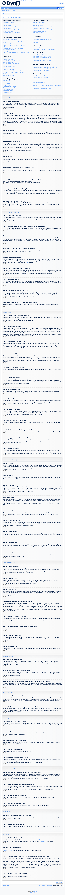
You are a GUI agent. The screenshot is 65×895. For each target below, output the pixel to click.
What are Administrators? (39, 22)
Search (3, 10)
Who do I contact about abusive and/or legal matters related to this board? (47, 86)
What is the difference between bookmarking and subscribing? (47, 66)
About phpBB (42, 841)
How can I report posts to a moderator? (12, 70)
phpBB (26, 262)
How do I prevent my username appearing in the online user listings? (16, 41)
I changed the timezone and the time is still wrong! (14, 45)
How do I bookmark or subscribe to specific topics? (45, 67)
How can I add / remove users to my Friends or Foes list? (46, 49)
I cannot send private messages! (40, 38)
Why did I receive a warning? (9, 69)
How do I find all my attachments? (41, 77)
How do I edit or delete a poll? (9, 65)
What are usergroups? (38, 25)
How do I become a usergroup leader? (41, 28)
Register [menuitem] (63, 8)
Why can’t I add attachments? (9, 68)
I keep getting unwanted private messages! (43, 39)
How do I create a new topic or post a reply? (13, 58)
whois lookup (39, 860)
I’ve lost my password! (8, 31)
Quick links (2, 8)
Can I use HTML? (7, 82)
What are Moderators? (38, 24)
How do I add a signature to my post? (11, 60)
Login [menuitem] (61, 8)
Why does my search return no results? (42, 56)
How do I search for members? (40, 59)
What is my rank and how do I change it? (12, 51)
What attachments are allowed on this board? (43, 75)
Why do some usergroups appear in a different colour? (45, 29)
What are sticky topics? (8, 89)
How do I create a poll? (8, 62)
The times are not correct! (9, 43)
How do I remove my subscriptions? (41, 70)
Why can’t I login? (7, 28)
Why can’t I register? (7, 25)
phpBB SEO (35, 891)
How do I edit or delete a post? (10, 59)
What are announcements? (9, 87)
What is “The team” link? (38, 32)
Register (13, 10)
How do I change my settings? (10, 39)
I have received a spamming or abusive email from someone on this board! (47, 41)
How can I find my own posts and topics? (42, 60)
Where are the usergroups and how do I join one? (44, 26)
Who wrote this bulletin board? (40, 82)
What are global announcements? (10, 86)
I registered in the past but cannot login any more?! (14, 29)
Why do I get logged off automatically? (11, 32)
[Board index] (11, 3)
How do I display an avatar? (9, 49)
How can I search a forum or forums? (41, 54)
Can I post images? (7, 85)
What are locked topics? (8, 90)
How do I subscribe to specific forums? (42, 68)
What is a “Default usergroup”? (40, 31)
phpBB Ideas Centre (7, 850)
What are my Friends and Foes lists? (41, 47)
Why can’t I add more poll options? (11, 63)
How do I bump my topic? (8, 75)
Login (8, 10)
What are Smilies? (7, 83)
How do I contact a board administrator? (42, 88)
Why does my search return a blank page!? (43, 57)
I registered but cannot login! (9, 26)
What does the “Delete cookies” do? (11, 34)
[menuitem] (58, 8)
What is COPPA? (7, 24)
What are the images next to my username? (13, 48)
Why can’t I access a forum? (9, 66)
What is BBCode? (7, 80)
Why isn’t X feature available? (40, 84)
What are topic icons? (8, 92)
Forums (7, 8)
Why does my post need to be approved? (12, 73)
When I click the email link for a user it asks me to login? (16, 52)
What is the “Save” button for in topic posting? (13, 72)
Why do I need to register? (9, 22)
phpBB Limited (41, 839)
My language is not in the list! (9, 46)
